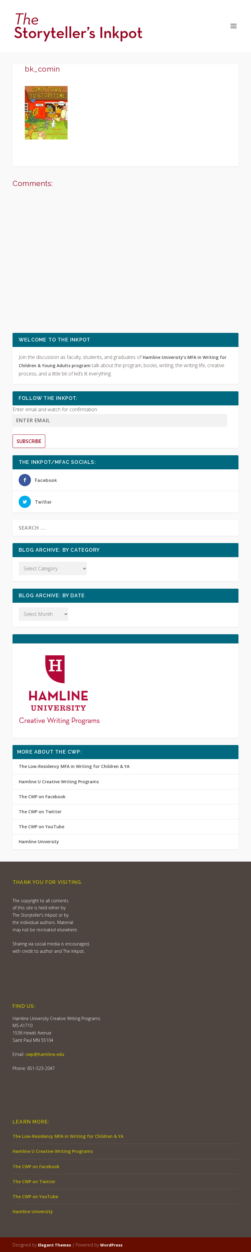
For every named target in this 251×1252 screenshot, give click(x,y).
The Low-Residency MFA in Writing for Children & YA (74, 766)
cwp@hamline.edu (44, 1054)
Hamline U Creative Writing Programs (59, 781)
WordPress (111, 1245)
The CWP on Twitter (40, 811)
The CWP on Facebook (42, 796)
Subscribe (29, 441)
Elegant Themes (54, 1245)
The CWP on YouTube (41, 826)
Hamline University (39, 841)
